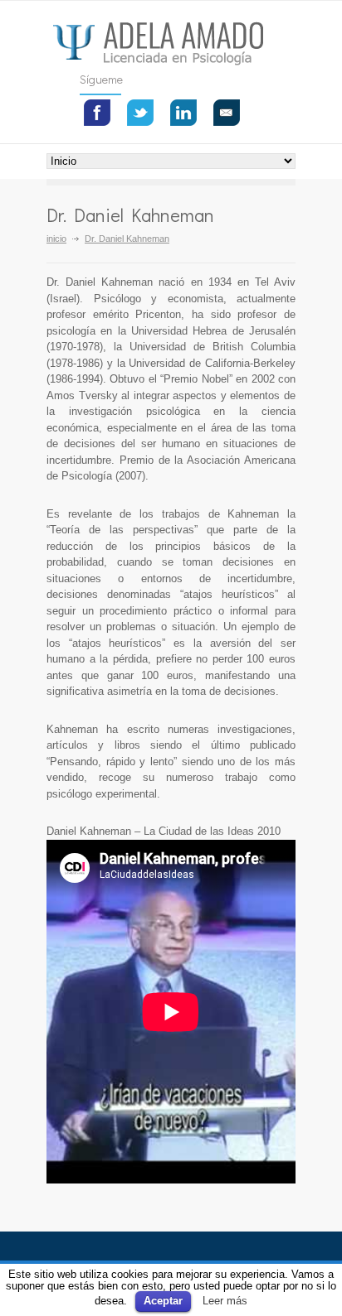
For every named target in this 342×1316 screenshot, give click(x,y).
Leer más (225, 1300)
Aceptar (163, 1300)
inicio (56, 238)
